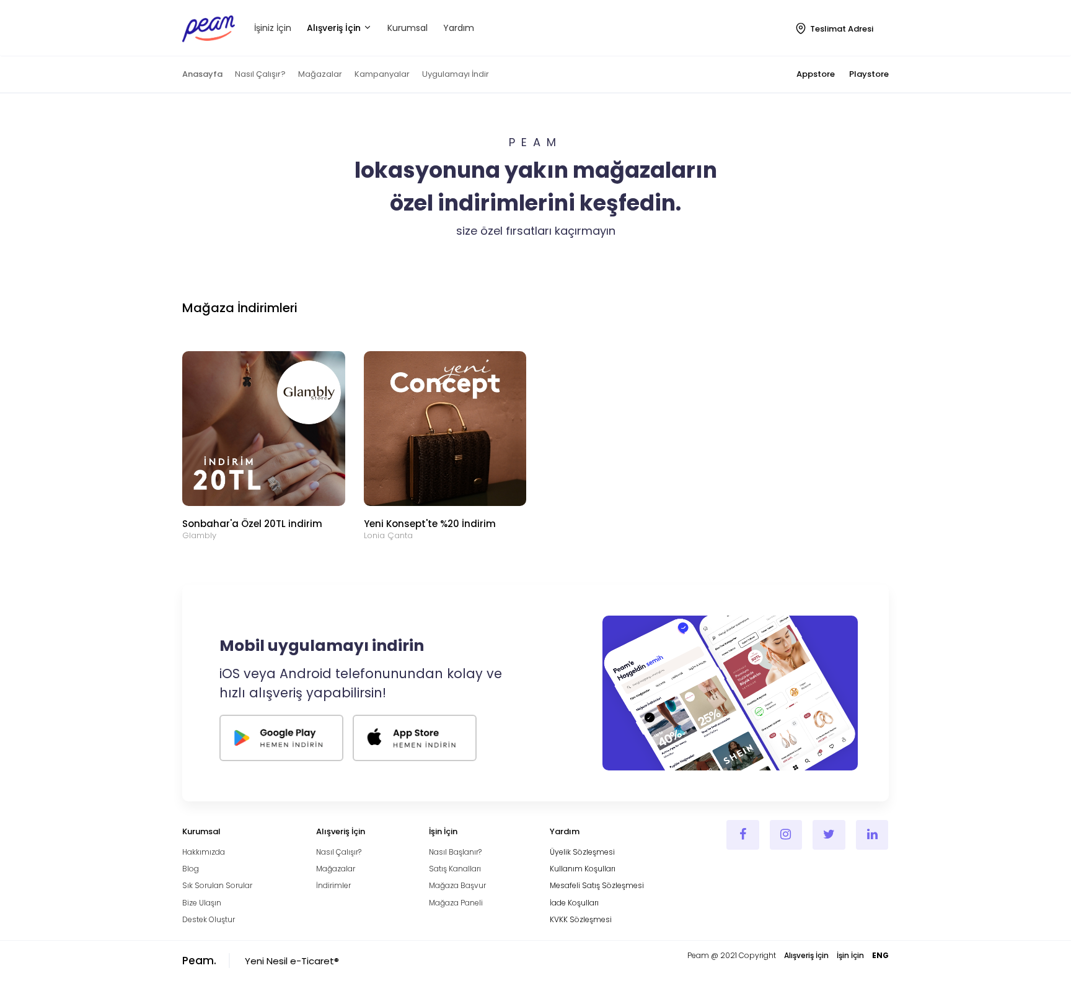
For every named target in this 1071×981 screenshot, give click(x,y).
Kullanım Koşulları (582, 868)
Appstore (815, 74)
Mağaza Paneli (456, 902)
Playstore (869, 74)
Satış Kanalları (455, 868)
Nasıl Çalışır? (260, 74)
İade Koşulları (574, 902)
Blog (190, 868)
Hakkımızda (203, 852)
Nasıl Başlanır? (455, 852)
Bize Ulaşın (201, 902)
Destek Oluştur (208, 919)
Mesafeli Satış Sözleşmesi (597, 885)
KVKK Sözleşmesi (581, 919)
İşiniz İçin (272, 28)
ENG (880, 955)
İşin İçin (850, 955)
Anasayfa (202, 74)
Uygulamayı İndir (455, 74)
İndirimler (333, 885)
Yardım (458, 28)
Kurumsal (407, 28)
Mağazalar (320, 74)
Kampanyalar (382, 74)
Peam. (199, 960)
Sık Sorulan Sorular (217, 885)
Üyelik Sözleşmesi (582, 852)
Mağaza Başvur (457, 885)
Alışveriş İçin (335, 28)
